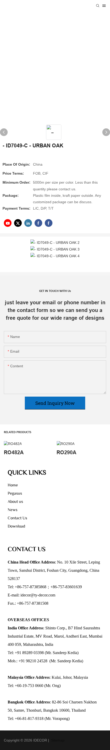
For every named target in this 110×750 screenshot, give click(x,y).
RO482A (14, 452)
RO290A (66, 452)
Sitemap (57, 740)
